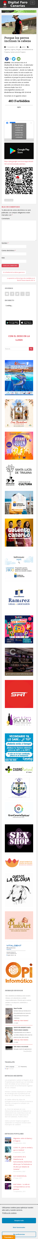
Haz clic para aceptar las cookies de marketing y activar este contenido (19, 131)
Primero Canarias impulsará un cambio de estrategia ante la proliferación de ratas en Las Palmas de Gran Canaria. (18, 1093)
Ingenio (13, 49)
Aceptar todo (19, 1220)
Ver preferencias (19, 1234)
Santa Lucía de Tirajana (17, 52)
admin (24, 47)
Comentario (6, 218)
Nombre (5, 243)
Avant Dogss (9, 200)
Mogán (18, 49)
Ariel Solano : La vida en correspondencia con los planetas (21, 1186)
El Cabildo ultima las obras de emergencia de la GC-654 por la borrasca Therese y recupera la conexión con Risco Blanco (19, 1102)
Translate (11, 1068)
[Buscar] (31, 349)
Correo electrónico (9, 250)
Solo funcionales (19, 1227)
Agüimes (7, 49)
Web (3, 258)
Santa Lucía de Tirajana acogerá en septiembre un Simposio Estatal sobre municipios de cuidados (18, 1123)
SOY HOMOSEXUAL (20, 1176)
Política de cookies (9, 1213)
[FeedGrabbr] (19, 1051)
